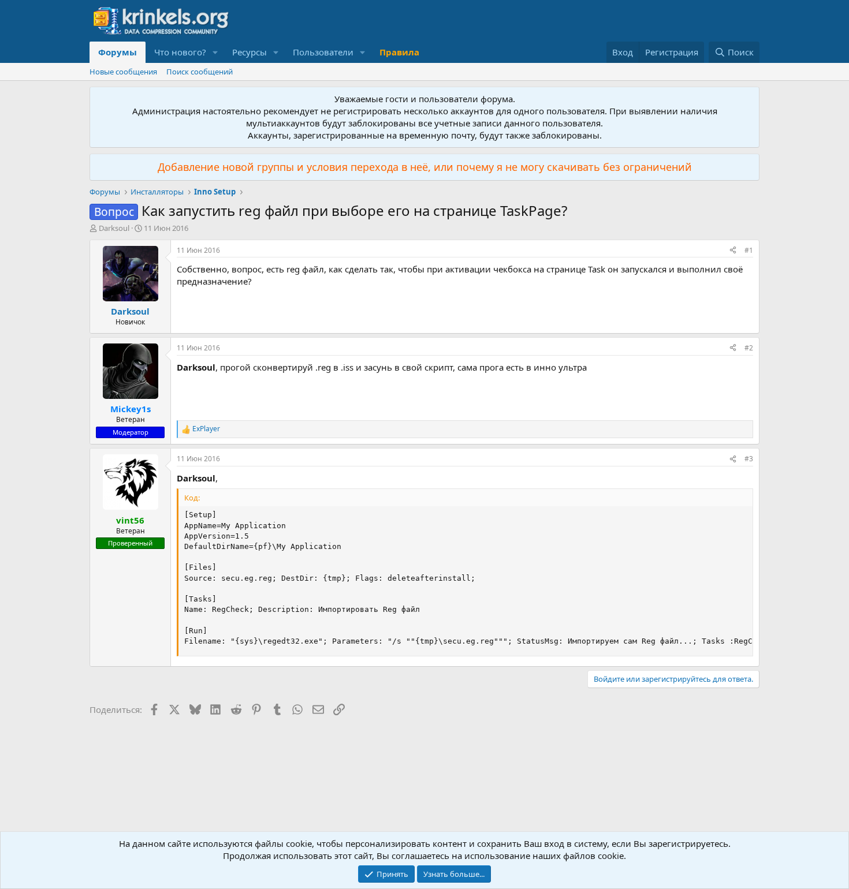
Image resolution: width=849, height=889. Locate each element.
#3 (748, 459)
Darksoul (114, 228)
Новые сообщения (123, 71)
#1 (748, 250)
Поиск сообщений (199, 71)
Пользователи (323, 52)
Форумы (117, 52)
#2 (748, 348)
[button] (215, 52)
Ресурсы (249, 52)
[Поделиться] (732, 250)
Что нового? (180, 52)
